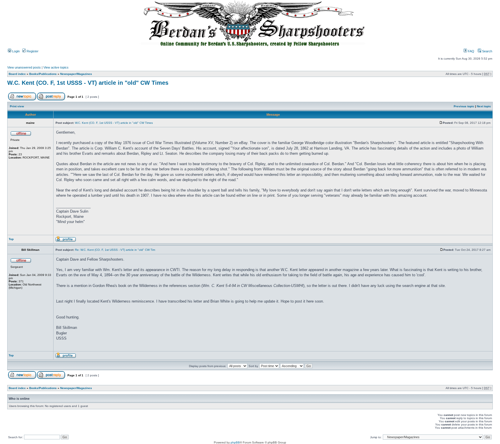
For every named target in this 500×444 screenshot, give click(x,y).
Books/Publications (43, 73)
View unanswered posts (24, 67)
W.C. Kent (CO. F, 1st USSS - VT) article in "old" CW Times (87, 83)
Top (11, 239)
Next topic (484, 106)
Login (15, 51)
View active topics (56, 67)
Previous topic (464, 106)
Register (32, 51)
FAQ (470, 51)
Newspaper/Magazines (76, 73)
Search (486, 51)
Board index (17, 73)
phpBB (235, 442)
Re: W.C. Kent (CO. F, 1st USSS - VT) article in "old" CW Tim (115, 249)
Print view (17, 106)
